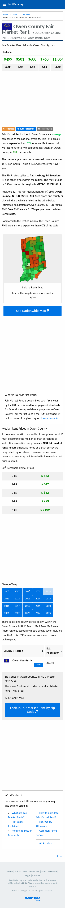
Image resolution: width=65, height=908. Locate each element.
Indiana (26, 14)
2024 (38, 613)
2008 (27, 591)
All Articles (45, 843)
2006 (6, 591)
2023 (27, 613)
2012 (17, 599)
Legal (27, 875)
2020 (48, 606)
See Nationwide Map (31, 311)
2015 (48, 599)
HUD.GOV (27, 883)
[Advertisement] (32, 99)
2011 (6, 599)
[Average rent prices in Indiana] (8, 660)
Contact (36, 875)
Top (61, 856)
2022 (17, 613)
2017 (17, 606)
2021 (6, 613)
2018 (27, 606)
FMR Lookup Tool (31, 871)
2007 (17, 591)
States (15, 14)
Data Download (49, 871)
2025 (48, 613)
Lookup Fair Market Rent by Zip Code (32, 710)
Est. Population (52, 650)
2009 (38, 591)
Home (5, 14)
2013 (27, 599)
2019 (38, 606)
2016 (6, 606)
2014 (38, 599)
